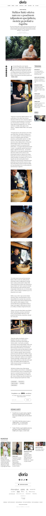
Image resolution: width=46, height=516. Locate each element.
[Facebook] (19, 480)
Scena (9, 5)
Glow (17, 5)
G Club (36, 5)
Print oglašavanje (35, 502)
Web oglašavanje (19, 502)
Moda (13, 5)
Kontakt (41, 502)
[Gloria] (22, 2)
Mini (26, 5)
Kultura (30, 5)
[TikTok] (24, 480)
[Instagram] (22, 480)
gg (33, 5)
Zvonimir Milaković (24, 32)
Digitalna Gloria (24, 484)
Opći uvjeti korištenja (27, 502)
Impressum (5, 502)
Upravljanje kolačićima (23, 504)
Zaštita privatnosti (11, 502)
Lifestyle (21, 5)
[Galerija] (23, 48)
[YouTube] (26, 479)
